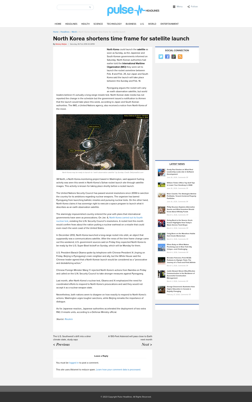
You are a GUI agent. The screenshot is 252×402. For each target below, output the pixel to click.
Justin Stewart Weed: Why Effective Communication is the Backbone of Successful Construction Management (181, 274)
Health (85, 23)
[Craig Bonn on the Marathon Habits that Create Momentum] (162, 236)
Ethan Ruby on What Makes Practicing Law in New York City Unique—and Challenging (179, 246)
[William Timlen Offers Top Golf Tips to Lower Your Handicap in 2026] (162, 184)
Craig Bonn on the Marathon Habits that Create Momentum (181, 235)
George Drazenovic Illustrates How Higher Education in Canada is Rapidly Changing (181, 289)
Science (98, 23)
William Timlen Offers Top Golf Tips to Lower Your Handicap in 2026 (181, 184)
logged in (74, 362)
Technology (114, 23)
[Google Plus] (173, 56)
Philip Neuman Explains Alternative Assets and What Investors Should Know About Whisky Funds (181, 209)
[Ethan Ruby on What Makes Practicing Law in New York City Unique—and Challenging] (162, 247)
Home (58, 23)
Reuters (68, 319)
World (152, 23)
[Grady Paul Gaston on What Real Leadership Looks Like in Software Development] (162, 172)
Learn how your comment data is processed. (118, 369)
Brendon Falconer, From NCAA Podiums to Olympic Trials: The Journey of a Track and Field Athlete (181, 260)
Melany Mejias (61, 44)
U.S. (142, 23)
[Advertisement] (80, 68)
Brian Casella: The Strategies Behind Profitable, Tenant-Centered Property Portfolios (181, 196)
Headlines (71, 23)
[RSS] (180, 56)
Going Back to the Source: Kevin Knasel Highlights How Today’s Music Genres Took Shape (179, 222)
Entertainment (170, 23)
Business (131, 23)
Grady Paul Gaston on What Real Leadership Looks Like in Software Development (180, 171)
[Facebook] (167, 56)
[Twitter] (160, 56)
